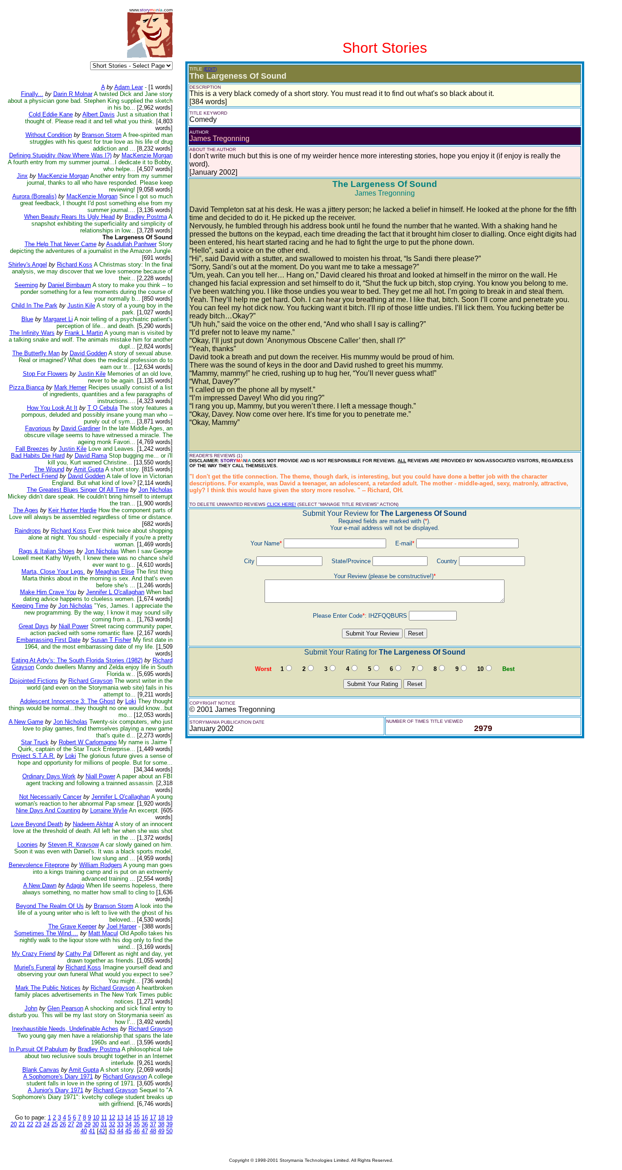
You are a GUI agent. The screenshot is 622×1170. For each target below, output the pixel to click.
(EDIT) (210, 68)
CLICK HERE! (281, 504)
